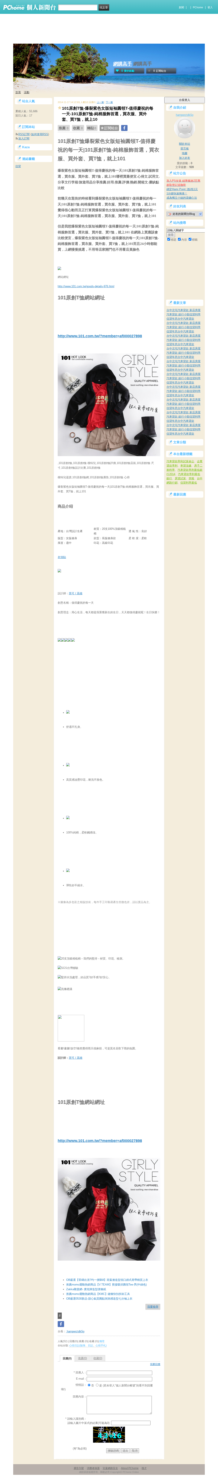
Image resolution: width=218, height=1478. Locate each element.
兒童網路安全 (110, 1468)
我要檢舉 (152, 1306)
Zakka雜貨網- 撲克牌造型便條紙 (86, 1289)
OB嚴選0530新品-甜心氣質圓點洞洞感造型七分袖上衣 (99, 1298)
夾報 (191, 478)
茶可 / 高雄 (75, 593)
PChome (198, 7)
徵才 (144, 1468)
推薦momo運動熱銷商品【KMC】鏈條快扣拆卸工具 (98, 1294)
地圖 (184, 153)
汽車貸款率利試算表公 (180, 461)
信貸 (18, 166)
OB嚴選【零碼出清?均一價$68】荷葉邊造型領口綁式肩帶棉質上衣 (107, 1279)
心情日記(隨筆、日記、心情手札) (88, 1345)
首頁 (18, 92)
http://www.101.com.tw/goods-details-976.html (86, 286)
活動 (26, 92)
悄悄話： (81, 1384)
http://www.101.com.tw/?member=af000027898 (100, 336)
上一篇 (100, 102)
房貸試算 (180, 478)
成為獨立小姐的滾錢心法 (181, 197)
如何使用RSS (39, 134)
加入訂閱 (23, 138)
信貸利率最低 (188, 482)
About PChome (130, 1468)
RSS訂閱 (24, 134)
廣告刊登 (79, 1468)
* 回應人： (80, 1372)
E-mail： (81, 1378)
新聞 (181, 7)
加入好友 (184, 157)
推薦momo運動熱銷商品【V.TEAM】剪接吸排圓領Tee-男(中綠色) (106, 1284)
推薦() (82, 1358)
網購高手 (122, 63)
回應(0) (67, 1358)
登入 (210, 7)
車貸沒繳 (185, 465)
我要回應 (155, 1364)
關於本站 (184, 143)
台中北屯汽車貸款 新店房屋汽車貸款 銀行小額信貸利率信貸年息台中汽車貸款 (183, 314)
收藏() (97, 1358)
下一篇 (109, 102)
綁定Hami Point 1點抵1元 (182, 189)
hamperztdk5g (75, 1331)
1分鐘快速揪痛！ (176, 193)
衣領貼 (62, 557)
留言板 (185, 148)
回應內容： (80, 1396)
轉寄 (102, 1341)
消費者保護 (93, 1468)
